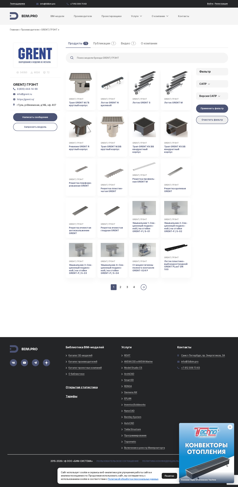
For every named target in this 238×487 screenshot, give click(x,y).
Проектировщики (111, 16)
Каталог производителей (82, 361)
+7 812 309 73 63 (78, 4)
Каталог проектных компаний (85, 367)
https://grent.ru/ (25, 99)
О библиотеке (76, 374)
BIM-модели (57, 16)
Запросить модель (35, 127)
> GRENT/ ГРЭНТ (48, 29)
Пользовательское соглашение (117, 461)
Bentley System (132, 417)
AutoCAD (129, 423)
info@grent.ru (24, 94)
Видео (127, 43)
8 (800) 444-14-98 (27, 89)
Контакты (183, 16)
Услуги (134, 16)
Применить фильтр (212, 108)
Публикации (103, 43)
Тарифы (71, 396)
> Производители (29, 29)
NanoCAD (129, 411)
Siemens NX (130, 392)
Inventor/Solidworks (135, 404)
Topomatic (130, 441)
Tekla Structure (132, 429)
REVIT (127, 355)
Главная (14, 29)
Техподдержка (17, 4)
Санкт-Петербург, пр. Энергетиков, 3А (203, 355)
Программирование (135, 435)
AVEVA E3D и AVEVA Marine (138, 361)
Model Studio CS (133, 367)
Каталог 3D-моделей (80, 355)
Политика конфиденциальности (164, 461)
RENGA (128, 386)
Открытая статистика (82, 387)
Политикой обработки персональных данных (133, 479)
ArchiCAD (129, 374)
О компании (149, 43)
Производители (83, 16)
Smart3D (129, 380)
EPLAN (127, 398)
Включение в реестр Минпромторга (144, 447)
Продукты (77, 43)
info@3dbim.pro (47, 4)
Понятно (169, 476)
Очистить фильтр (212, 119)
